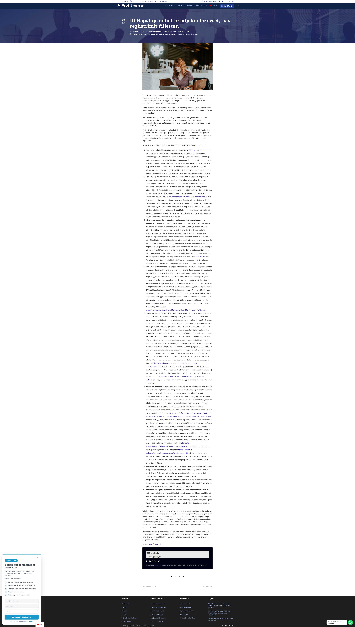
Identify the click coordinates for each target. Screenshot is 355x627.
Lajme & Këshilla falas (129, 618)
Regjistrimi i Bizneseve (158, 618)
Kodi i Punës (183, 614)
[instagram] (232, 1)
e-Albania (135, 34)
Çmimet (181, 5)
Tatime (187, 31)
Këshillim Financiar (157, 614)
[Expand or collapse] (207, 553)
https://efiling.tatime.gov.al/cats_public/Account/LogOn (185, 197)
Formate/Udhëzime (155, 31)
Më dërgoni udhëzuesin (21, 617)
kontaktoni (158, 565)
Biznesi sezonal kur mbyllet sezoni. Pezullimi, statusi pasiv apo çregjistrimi (220, 613)
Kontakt (124, 614)
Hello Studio (149, 625)
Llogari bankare (165, 34)
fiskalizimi (144, 34)
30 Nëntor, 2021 (138, 31)
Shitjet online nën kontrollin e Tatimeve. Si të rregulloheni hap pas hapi (219, 606)
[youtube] (229, 1)
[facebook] (219, 1)
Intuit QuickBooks (157, 621)
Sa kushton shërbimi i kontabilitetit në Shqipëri (220, 619)
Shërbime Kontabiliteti (158, 607)
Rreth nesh (125, 604)
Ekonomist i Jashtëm (158, 604)
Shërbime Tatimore (157, 611)
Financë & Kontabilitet (187, 618)
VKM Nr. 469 (200, 257)
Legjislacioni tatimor (186, 607)
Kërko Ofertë (226, 6)
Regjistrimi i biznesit (176, 31)
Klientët (190, 5)
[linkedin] (222, 1)
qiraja (173, 34)
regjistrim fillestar (184, 34)
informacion (153, 34)
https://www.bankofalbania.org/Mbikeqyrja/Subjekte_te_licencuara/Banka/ (175, 310)
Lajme (165, 31)
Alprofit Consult (155, 544)
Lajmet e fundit (184, 604)
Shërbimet (169, 5)
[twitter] (226, 1)
